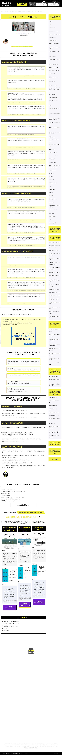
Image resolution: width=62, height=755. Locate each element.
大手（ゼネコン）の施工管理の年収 (54, 330)
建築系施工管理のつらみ (53, 397)
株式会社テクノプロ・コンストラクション (54, 133)
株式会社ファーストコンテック (54, 78)
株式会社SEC (6, 630)
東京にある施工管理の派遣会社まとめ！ (22, 4)
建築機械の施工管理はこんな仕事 (54, 303)
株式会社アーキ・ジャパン (54, 100)
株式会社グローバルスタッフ (54, 67)
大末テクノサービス (52, 222)
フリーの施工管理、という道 (54, 292)
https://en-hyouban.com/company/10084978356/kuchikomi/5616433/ (25, 232)
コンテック (51, 176)
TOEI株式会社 (51, 173)
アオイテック (51, 202)
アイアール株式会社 (52, 94)
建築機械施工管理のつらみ (54, 412)
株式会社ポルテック (52, 37)
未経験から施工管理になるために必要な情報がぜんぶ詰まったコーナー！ (55, 371)
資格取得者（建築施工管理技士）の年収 (54, 335)
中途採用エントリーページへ (10, 607)
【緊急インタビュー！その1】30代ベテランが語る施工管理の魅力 (55, 230)
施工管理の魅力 (41, 4)
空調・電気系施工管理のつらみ (54, 402)
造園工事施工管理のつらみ (54, 415)
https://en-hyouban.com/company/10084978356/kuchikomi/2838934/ (25, 88)
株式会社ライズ (52, 81)
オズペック (51, 192)
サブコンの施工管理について (54, 242)
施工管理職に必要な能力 (53, 376)
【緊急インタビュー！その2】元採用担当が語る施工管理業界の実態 (55, 393)
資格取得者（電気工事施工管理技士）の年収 (54, 345)
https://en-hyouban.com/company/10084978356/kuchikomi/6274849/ (25, 245)
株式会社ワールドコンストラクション (11, 626)
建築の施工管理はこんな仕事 (54, 272)
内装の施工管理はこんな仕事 (54, 295)
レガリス (50, 186)
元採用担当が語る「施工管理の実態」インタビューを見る (22, 46)
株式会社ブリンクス (52, 27)
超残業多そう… (52, 423)
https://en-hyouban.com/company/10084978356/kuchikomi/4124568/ (25, 207)
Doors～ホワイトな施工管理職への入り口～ (53, 1)
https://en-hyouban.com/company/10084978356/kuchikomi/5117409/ (25, 173)
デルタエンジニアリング (53, 30)
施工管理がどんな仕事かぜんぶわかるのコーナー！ (55, 238)
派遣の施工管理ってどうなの (54, 289)
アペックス (51, 219)
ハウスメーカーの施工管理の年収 (54, 363)
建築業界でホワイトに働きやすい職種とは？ (54, 254)
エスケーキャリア (52, 170)
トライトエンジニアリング (54, 70)
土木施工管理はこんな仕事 (54, 299)
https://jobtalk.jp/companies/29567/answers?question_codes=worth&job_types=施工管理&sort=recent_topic (29, 290)
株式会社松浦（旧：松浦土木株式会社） (54, 206)
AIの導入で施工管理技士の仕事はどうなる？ (54, 268)
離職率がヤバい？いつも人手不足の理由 (54, 427)
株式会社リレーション (53, 84)
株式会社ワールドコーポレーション (54, 105)
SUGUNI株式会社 (52, 56)
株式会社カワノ (52, 149)
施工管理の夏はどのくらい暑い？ (54, 259)
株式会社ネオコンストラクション (54, 52)
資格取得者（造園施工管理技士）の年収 (54, 359)
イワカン (5, 628)
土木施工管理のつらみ (53, 408)
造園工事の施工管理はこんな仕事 (54, 308)
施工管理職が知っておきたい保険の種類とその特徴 (54, 263)
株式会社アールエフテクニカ (54, 34)
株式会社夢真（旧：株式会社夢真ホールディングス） (54, 166)
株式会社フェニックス (22, 677)
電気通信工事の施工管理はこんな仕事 (54, 312)
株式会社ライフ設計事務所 (54, 43)
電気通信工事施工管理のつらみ (54, 419)
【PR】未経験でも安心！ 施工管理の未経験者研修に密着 (55, 452)
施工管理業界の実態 (53, 4)
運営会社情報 (55, 459)
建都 (50, 24)
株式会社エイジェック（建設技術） (54, 145)
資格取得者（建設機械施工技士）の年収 (54, 349)
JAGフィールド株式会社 (53, 155)
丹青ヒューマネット (52, 216)
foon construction (52, 73)
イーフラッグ (51, 179)
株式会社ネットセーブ (53, 40)
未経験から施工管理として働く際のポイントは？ (54, 246)
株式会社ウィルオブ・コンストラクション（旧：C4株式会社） (54, 90)
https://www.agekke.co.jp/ (19, 441)
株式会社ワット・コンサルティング (54, 123)
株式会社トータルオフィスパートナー (54, 60)
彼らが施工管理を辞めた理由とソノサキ (54, 436)
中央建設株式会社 (52, 162)
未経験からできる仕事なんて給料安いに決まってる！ (54, 432)
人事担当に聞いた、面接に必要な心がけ (54, 385)
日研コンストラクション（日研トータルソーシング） (54, 119)
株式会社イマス (52, 189)
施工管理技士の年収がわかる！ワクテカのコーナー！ (55, 325)
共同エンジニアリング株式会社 (54, 128)
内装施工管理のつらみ (53, 405)
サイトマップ (56, 753)
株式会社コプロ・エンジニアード (54, 109)
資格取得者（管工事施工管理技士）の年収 (54, 340)
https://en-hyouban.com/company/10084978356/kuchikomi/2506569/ (25, 277)
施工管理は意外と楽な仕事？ (54, 250)
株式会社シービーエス (53, 152)
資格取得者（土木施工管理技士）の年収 (54, 354)
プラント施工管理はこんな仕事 (54, 317)
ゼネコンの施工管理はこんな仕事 (54, 281)
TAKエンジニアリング (53, 182)
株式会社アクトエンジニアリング (54, 47)
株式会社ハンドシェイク (53, 64)
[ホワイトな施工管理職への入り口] (31, 648)
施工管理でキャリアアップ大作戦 (54, 380)
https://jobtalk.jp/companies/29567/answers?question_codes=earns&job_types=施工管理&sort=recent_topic (29, 114)
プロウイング (51, 213)
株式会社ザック (52, 159)
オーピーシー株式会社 (53, 97)
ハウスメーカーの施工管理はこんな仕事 (54, 285)
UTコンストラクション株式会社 (54, 114)
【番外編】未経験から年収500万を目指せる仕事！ (55, 443)
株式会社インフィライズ (53, 136)
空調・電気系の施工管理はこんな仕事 (54, 276)
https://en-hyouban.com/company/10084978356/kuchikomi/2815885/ (25, 134)
